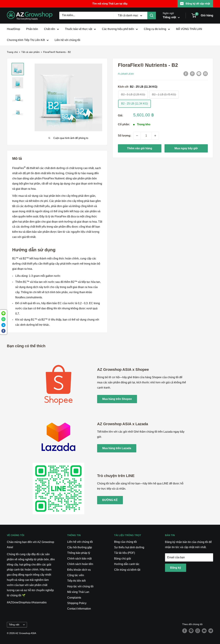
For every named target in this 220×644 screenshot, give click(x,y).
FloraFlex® (126, 73)
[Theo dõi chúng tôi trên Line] (191, 630)
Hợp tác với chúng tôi (80, 586)
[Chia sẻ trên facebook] (185, 73)
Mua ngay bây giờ (186, 148)
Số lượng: (124, 135)
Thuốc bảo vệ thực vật (78, 29)
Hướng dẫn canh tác (126, 564)
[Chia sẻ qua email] (205, 73)
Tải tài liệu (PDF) (124, 552)
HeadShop (13, 29)
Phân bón (32, 29)
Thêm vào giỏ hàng (139, 148)
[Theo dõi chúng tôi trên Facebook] (184, 630)
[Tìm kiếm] (151, 15)
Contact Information (79, 608)
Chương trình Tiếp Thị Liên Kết (26, 40)
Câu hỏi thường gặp (79, 547)
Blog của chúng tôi (125, 541)
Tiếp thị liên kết (76, 580)
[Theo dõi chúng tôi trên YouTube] (204, 630)
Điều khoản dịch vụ (79, 569)
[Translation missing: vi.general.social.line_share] (198, 73)
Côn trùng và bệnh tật (127, 569)
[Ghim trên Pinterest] (192, 73)
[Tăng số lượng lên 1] (155, 135)
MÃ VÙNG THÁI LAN (189, 29)
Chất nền (49, 29)
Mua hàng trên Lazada (116, 448)
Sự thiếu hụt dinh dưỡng (129, 547)
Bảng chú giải (122, 558)
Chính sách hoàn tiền (80, 564)
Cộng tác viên (75, 575)
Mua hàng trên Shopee (117, 398)
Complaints (74, 597)
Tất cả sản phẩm (30, 52)
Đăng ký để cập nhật (198, 3)
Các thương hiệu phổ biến (118, 29)
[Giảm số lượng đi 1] (137, 135)
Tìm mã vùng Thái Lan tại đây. (110, 3)
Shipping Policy (76, 603)
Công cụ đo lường (155, 29)
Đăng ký (175, 567)
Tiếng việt (14, 624)
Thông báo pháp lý (78, 552)
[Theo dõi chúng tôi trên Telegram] (210, 630)
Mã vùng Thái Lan (78, 591)
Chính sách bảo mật (79, 558)
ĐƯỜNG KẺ (110, 500)
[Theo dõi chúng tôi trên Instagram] (197, 630)
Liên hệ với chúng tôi (67, 40)
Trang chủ (12, 52)
